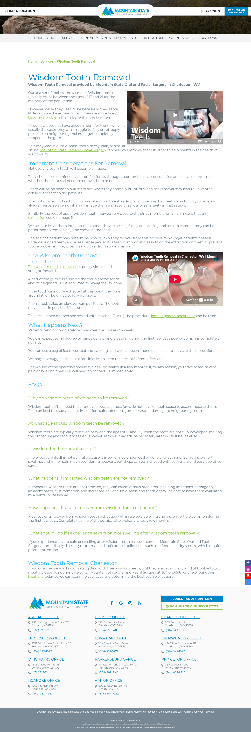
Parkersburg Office (115, 659)
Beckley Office (110, 617)
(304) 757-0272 (108, 651)
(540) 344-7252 (109, 693)
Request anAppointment (236, 11)
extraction (36, 218)
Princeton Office (179, 659)
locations (35, 576)
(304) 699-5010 (108, 672)
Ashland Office (43, 617)
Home (39, 38)
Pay (212, 11)
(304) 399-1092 (42, 651)
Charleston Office (180, 617)
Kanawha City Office (182, 638)
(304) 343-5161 (175, 630)
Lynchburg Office (46, 659)
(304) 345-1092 (175, 651)
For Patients (125, 38)
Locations (208, 38)
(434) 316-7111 (41, 672)
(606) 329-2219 (42, 630)
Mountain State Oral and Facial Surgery (73, 150)
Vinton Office (108, 680)
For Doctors (152, 38)
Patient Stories (181, 38)
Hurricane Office (112, 638)
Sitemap (210, 711)
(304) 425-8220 (175, 672)
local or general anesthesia (173, 316)
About (53, 38)
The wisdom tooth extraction (53, 267)
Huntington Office (47, 638)
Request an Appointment (192, 599)
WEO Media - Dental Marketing (128, 711)
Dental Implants (96, 38)
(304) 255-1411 (108, 630)
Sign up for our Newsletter (194, 606)
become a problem (44, 117)
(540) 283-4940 (43, 693)
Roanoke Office (44, 680)
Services (70, 38)
